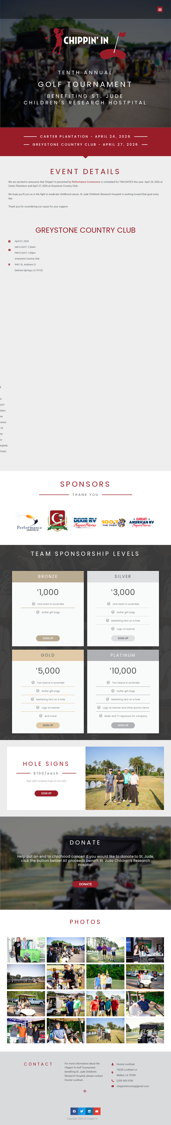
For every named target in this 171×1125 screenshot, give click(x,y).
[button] (160, 9)
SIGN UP (48, 638)
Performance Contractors (86, 181)
